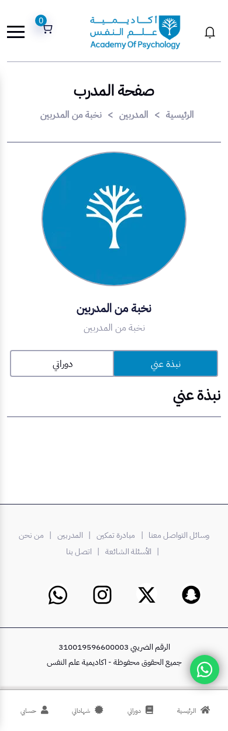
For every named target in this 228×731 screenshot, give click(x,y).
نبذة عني (166, 364)
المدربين (133, 115)
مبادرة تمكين (115, 535)
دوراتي (62, 364)
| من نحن (37, 535)
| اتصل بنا (84, 551)
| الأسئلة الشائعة (134, 551)
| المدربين (75, 535)
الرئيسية (180, 115)
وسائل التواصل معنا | (173, 535)
